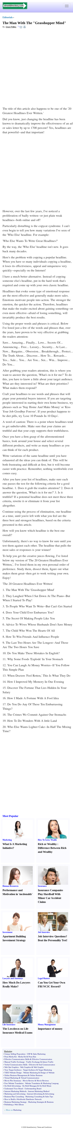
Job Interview (44, 932)
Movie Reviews (43, 1081)
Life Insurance (9, 1024)
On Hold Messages (29, 1086)
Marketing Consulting (34, 1097)
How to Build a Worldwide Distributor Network (23, 1099)
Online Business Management (16, 1075)
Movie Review (28, 1081)
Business (50, 1102)
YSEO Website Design (13, 1073)
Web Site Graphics (11, 1067)
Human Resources (11, 886)
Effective (32, 1065)
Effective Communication (42, 1059)
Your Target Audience (13, 1070)
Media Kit (22, 1057)
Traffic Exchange (33, 1062)
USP (28, 1054)
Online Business (36, 1075)
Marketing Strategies (36, 1102)
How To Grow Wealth (47, 840)
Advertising (49, 1094)
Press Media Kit (10, 1057)
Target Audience (29, 1070)
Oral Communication (47, 1065)
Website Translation (32, 1083)
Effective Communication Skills (16, 1059)
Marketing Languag (51, 1083)
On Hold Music (45, 1086)
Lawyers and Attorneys (13, 978)
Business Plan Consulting (14, 1097)
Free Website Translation (14, 1083)
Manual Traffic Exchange (14, 1062)
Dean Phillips (11, 27)
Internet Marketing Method (38, 1091)
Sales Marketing (39, 1054)
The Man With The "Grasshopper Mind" (34, 23)
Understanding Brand (33, 1089)
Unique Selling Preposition (14, 1054)
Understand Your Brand (13, 1089)
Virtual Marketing (11, 1078)
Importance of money (50, 1028)
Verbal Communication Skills (15, 1065)
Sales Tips (49, 1097)
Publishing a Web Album (14, 1105)
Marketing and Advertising (14, 1094)
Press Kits (32, 1057)
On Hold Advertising (12, 1086)
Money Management (47, 1024)
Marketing (7, 840)
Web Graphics (25, 1067)
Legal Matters (44, 978)
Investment (7, 932)
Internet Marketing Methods (15, 1091)
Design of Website (47, 1073)
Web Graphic (39, 1067)
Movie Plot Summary (12, 1081)
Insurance (42, 886)
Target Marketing (45, 1070)
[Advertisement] (36, 68)
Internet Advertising (35, 1094)
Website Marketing (30, 1073)
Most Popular (10, 816)
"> (19, 27)
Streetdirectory (31, 1127)
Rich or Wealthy (47, 844)
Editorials (8, 17)
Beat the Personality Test (52, 940)
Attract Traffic (47, 1062)
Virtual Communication (30, 1078)
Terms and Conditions (44, 1127)
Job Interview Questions (52, 936)
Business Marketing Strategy (15, 1102)
